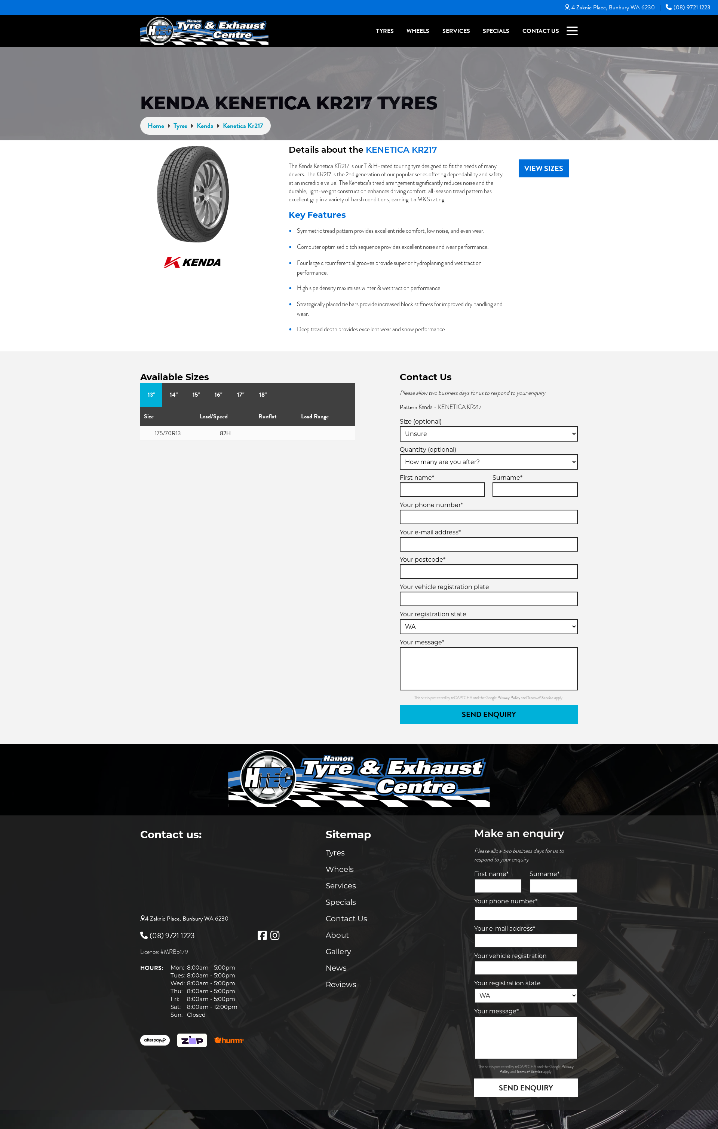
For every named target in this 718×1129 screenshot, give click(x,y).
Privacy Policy (509, 698)
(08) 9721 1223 (692, 7)
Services (456, 31)
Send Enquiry (489, 714)
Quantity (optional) (428, 449)
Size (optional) (421, 421)
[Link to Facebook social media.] (262, 935)
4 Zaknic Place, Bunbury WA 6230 (613, 7)
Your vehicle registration (510, 955)
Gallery (338, 951)
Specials (496, 31)
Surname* (507, 477)
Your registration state (433, 614)
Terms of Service (540, 698)
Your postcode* (422, 559)
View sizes (543, 168)
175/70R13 (168, 433)
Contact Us (540, 31)
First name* (417, 477)
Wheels (417, 31)
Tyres (385, 31)
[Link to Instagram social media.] (274, 935)
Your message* (422, 642)
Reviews (341, 984)
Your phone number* (431, 505)
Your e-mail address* (430, 532)
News (336, 968)
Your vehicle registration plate (444, 587)
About (337, 935)
